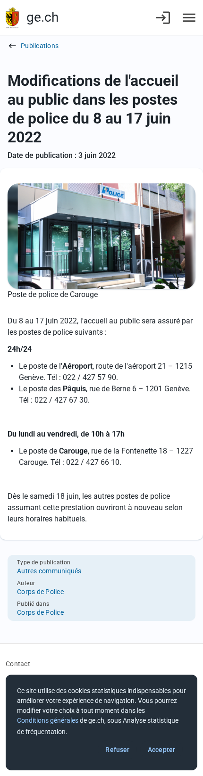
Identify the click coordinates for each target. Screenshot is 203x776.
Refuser (117, 749)
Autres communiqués (49, 571)
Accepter (161, 749)
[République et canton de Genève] (12, 17)
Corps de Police (40, 591)
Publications (40, 46)
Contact (18, 664)
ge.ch (42, 17)
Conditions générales (47, 720)
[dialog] (101, 722)
